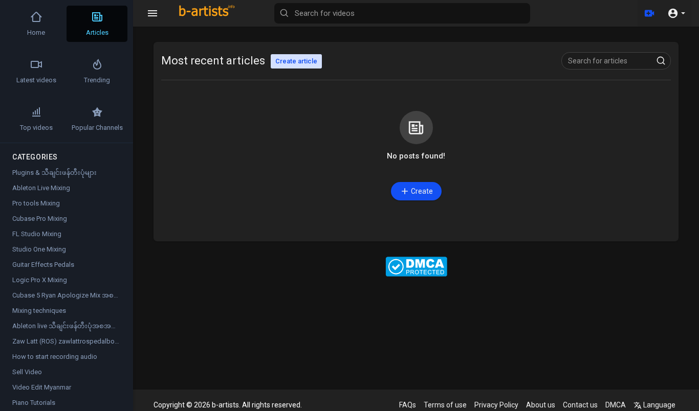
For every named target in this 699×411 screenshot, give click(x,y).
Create (422, 191)
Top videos (36, 127)
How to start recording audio (54, 356)
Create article (296, 61)
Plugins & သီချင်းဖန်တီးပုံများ (54, 172)
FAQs (407, 405)
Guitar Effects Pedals (43, 264)
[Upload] (649, 13)
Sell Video (27, 372)
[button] (676, 13)
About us (540, 405)
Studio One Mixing (39, 249)
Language (658, 405)
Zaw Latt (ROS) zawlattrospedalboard (68, 341)
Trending (97, 80)
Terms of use (445, 405)
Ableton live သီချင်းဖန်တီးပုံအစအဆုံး (66, 326)
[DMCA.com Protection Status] (416, 266)
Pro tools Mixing (36, 203)
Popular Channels (97, 127)
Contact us (580, 405)
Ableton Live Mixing (41, 188)
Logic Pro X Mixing (39, 280)
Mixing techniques (39, 310)
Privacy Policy (496, 405)
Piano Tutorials (33, 402)
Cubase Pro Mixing (39, 218)
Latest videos (36, 80)
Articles (97, 32)
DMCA (615, 405)
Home (36, 32)
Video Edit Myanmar (41, 387)
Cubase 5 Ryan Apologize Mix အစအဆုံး (71, 295)
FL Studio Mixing (36, 234)
